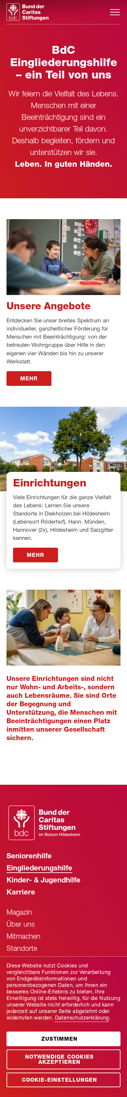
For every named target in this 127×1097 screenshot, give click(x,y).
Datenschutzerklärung (82, 1018)
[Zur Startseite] (58, 12)
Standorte (22, 949)
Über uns (21, 925)
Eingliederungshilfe (39, 868)
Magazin (19, 913)
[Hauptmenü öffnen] (114, 12)
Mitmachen (23, 937)
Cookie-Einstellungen (59, 1080)
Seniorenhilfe (29, 856)
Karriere (21, 892)
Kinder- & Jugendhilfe (43, 880)
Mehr (29, 379)
